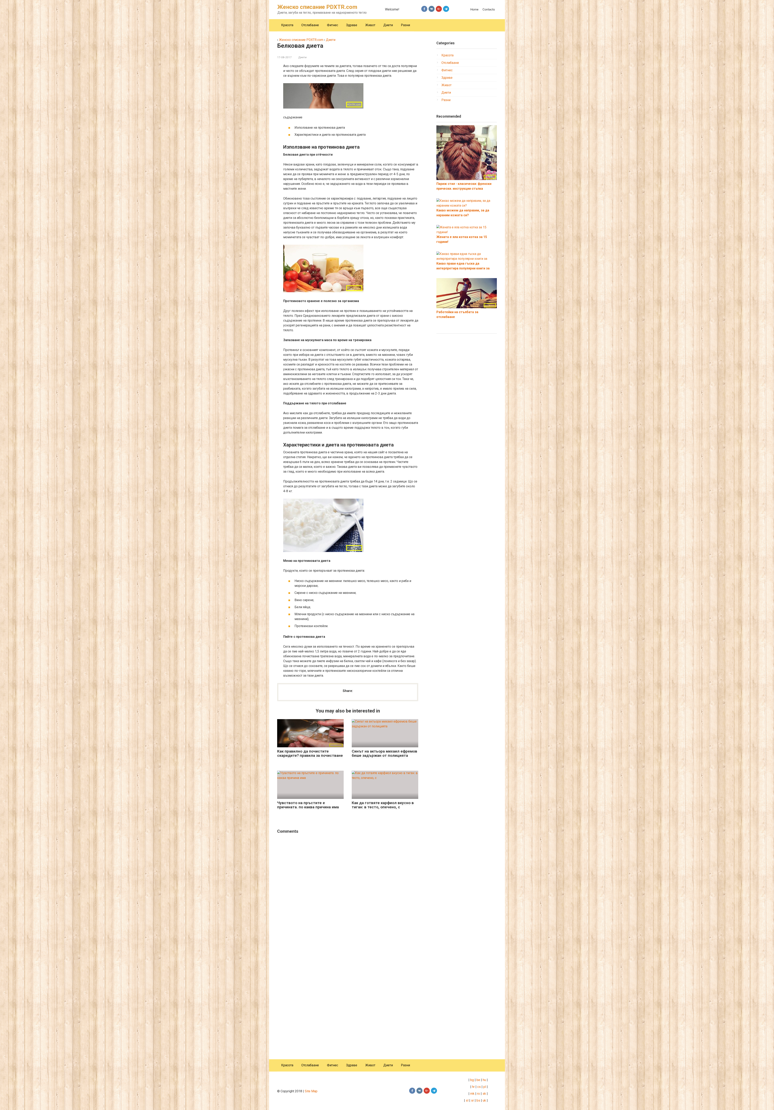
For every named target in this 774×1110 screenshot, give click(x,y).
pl (484, 1087)
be (478, 1080)
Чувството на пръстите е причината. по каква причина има (308, 804)
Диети (388, 25)
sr (472, 1100)
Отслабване (310, 25)
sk (484, 1094)
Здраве (351, 25)
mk (471, 1094)
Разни (405, 25)
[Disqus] (347, 889)
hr (473, 1087)
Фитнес (332, 25)
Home (474, 9)
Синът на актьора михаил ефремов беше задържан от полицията (384, 753)
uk (485, 1100)
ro (478, 1094)
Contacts (489, 9)
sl (466, 1100)
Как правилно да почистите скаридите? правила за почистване (310, 753)
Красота (287, 25)
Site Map (311, 1091)
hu (485, 1080)
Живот (370, 25)
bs (478, 1100)
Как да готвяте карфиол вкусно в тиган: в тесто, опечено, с (383, 804)
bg (471, 1080)
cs (479, 1087)
